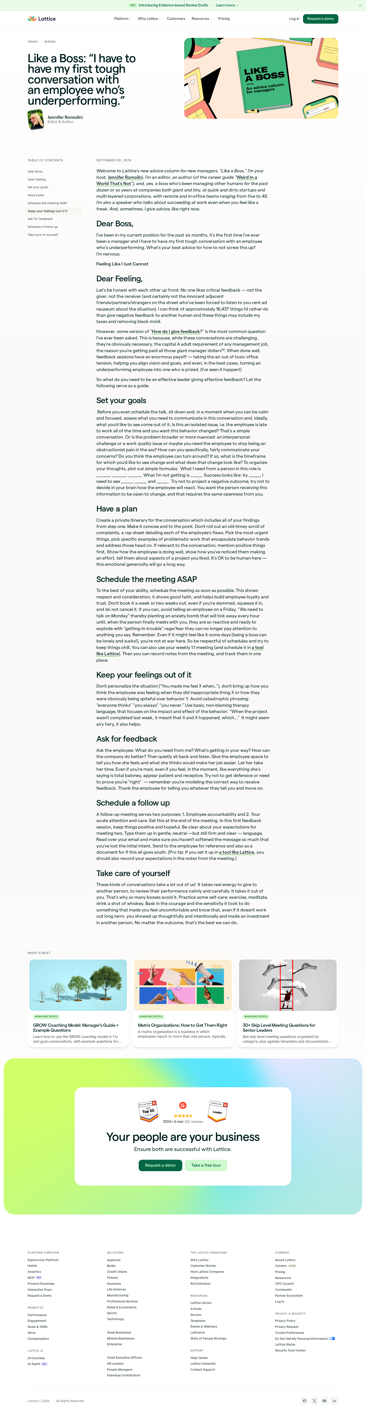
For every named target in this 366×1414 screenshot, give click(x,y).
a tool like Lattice (236, 852)
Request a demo (320, 19)
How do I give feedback (176, 331)
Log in (294, 19)
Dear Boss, (35, 171)
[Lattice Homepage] (41, 18)
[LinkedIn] (334, 1401)
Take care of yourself (43, 234)
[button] (360, 5)
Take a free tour (206, 1165)
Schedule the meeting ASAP (47, 203)
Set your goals (38, 187)
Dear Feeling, (37, 179)
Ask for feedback (41, 218)
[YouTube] (324, 1401)
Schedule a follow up (43, 226)
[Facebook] (305, 1401)
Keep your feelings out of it (48, 211)
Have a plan (36, 195)
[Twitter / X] (314, 1401)
